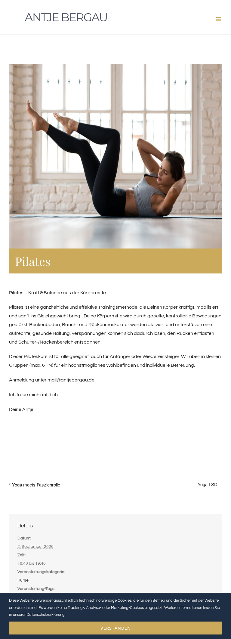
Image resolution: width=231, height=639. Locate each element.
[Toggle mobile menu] (219, 19)
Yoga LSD (207, 484)
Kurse (23, 580)
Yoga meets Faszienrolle (36, 484)
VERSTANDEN (115, 628)
